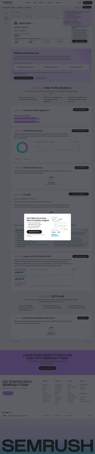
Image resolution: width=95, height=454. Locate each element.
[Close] (69, 215)
